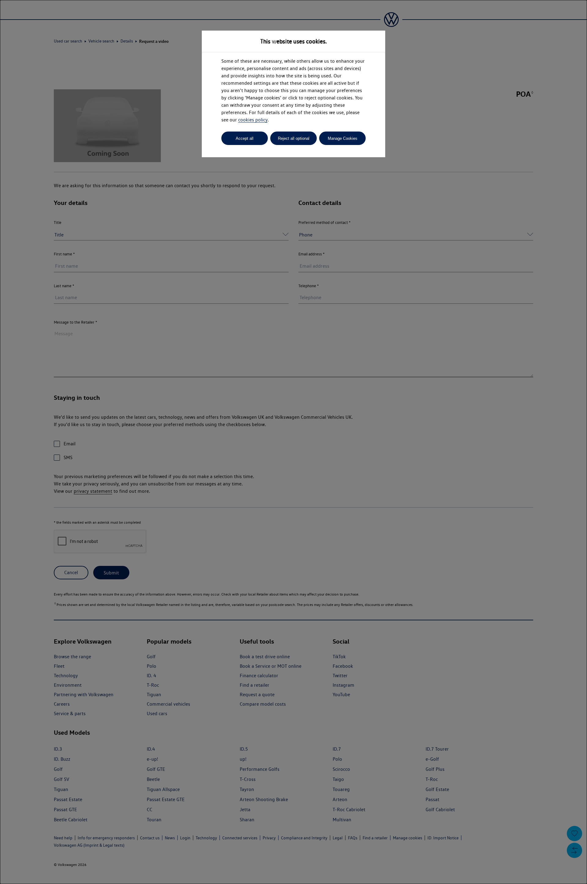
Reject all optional (293, 138)
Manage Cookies (342, 138)
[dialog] (293, 442)
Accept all (244, 138)
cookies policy (253, 120)
